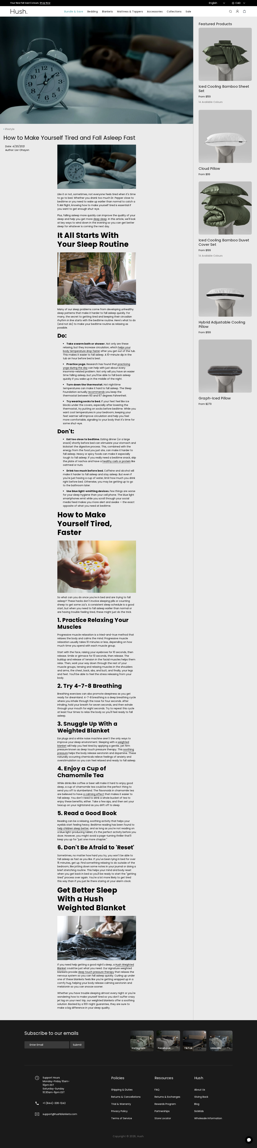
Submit (77, 1045)
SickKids (199, 1111)
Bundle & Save (73, 11)
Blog (196, 1104)
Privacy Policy (119, 1111)
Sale (188, 11)
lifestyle (10, 129)
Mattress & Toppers (130, 11)
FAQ (157, 1089)
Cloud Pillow (209, 168)
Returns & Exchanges (167, 1097)
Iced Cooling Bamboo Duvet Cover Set (224, 242)
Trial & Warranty (121, 1104)
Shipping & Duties (122, 1089)
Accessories (155, 11)
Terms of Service (121, 1118)
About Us (199, 1089)
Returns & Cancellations (126, 1097)
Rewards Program (165, 1104)
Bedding (92, 11)
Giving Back (201, 1097)
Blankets (107, 11)
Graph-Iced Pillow (215, 398)
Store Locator (163, 1118)
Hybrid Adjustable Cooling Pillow (222, 324)
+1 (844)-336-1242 (54, 1103)
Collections (174, 11)
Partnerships (162, 1111)
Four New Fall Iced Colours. (30, 3)
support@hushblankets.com (60, 1114)
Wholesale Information (208, 1118)
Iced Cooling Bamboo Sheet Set (224, 88)
